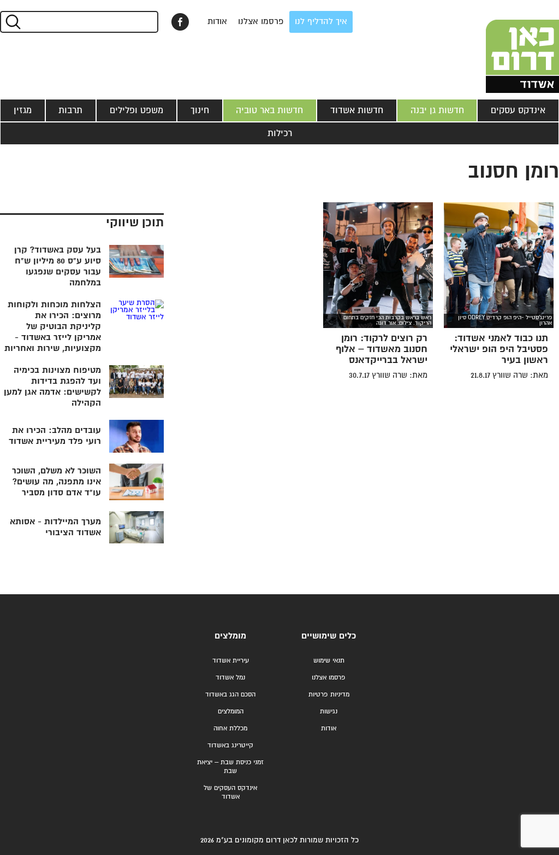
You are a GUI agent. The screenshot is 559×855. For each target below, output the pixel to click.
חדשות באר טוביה (269, 110)
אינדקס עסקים (518, 110)
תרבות (70, 110)
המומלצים (230, 711)
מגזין (23, 110)
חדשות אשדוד (356, 110)
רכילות (279, 133)
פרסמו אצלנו (261, 21)
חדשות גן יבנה (437, 110)
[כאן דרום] (504, 46)
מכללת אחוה (230, 728)
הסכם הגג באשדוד (230, 695)
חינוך (200, 110)
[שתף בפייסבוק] (180, 22)
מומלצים (230, 636)
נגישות (328, 711)
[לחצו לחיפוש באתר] (12, 22)
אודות (217, 21)
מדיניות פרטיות (328, 695)
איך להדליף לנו (321, 21)
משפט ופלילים (136, 110)
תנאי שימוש (328, 661)
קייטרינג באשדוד (230, 745)
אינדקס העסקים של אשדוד (230, 792)
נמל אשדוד (230, 678)
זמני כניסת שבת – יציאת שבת (230, 766)
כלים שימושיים (328, 636)
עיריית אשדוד (230, 661)
